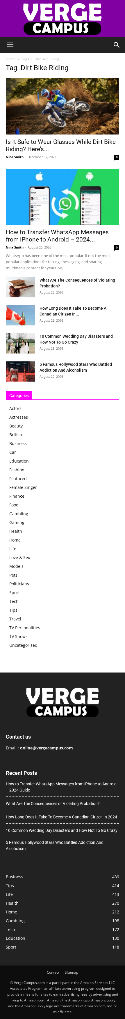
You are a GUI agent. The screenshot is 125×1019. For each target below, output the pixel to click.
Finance (16, 496)
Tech (14, 601)
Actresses (18, 417)
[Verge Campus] (62, 18)
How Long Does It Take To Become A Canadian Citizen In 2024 (61, 817)
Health (15, 531)
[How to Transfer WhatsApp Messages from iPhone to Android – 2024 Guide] (62, 197)
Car (12, 452)
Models (16, 566)
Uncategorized (23, 645)
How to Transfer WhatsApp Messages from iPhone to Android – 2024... (57, 236)
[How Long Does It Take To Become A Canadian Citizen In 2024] (20, 315)
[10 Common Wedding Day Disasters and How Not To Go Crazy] (20, 343)
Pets (13, 575)
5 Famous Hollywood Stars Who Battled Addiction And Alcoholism (54, 845)
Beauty (16, 426)
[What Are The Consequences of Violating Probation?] (20, 287)
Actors (15, 408)
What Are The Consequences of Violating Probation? (53, 803)
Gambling (18, 513)
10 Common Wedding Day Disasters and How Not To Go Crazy (61, 830)
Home (11, 58)
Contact (53, 972)
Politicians (19, 584)
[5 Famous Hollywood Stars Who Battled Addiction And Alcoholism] (20, 371)
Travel (15, 619)
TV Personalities (24, 627)
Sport (14, 592)
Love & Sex (19, 557)
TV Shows (18, 636)
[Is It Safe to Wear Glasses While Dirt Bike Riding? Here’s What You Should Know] (62, 106)
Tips (13, 610)
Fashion (16, 470)
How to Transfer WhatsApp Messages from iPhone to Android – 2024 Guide (61, 787)
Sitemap (71, 972)
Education (19, 461)
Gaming (16, 522)
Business (18, 443)
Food (14, 505)
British (15, 434)
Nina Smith (15, 157)
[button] (10, 45)
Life (12, 548)
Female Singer (23, 487)
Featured (18, 478)
